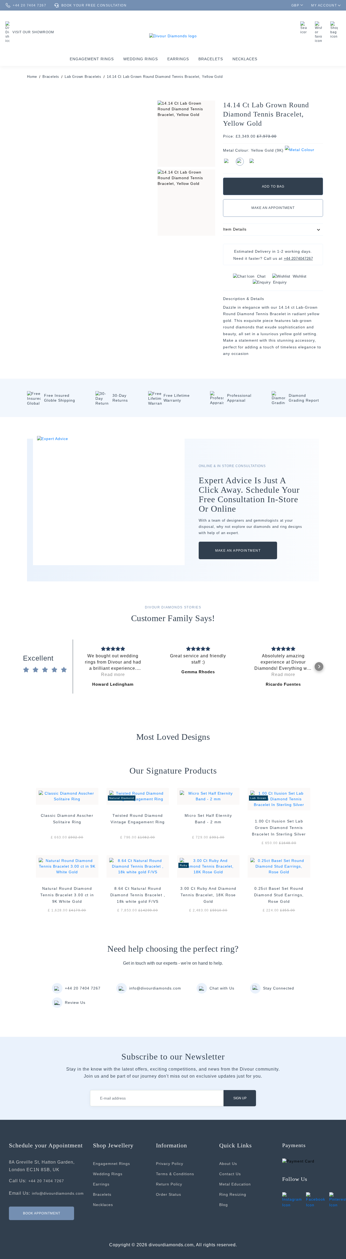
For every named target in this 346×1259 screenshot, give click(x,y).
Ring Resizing (232, 1194)
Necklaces (244, 59)
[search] (305, 27)
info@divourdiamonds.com (155, 988)
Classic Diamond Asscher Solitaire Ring (67, 818)
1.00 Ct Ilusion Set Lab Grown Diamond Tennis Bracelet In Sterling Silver (279, 827)
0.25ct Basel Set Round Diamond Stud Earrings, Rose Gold (279, 895)
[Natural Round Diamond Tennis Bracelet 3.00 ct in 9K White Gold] (67, 866)
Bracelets (210, 59)
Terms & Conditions (175, 1174)
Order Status (168, 1194)
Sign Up (240, 1098)
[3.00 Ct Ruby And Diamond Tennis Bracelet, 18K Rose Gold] (208, 866)
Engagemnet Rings (111, 1163)
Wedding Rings (140, 59)
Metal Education (235, 1184)
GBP (295, 5)
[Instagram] (292, 1200)
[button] (77, 666)
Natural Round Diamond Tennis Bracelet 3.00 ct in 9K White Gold (67, 895)
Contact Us (230, 1174)
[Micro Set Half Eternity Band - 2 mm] (208, 796)
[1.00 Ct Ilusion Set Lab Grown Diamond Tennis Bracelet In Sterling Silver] (278, 799)
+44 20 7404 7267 (83, 988)
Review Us (75, 1002)
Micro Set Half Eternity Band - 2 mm (208, 818)
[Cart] (335, 30)
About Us (228, 1163)
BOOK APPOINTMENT (41, 1213)
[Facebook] (315, 1200)
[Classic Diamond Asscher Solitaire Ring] (67, 796)
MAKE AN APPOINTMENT (238, 550)
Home (32, 77)
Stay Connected (278, 988)
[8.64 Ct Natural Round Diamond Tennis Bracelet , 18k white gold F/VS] (137, 866)
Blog (223, 1205)
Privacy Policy (169, 1163)
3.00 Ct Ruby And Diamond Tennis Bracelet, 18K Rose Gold (208, 895)
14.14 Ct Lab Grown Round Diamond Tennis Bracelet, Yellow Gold (165, 77)
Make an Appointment (273, 208)
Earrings (178, 59)
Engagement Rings (92, 59)
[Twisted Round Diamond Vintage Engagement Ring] (137, 796)
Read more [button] (113, 674)
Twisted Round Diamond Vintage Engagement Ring (138, 818)
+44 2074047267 (298, 258)
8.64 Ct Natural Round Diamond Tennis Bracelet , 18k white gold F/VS (137, 895)
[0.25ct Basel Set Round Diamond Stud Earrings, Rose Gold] (278, 866)
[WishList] (320, 32)
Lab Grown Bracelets (83, 77)
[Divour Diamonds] (173, 35)
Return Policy (169, 1184)
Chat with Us (221, 988)
